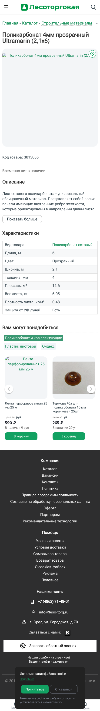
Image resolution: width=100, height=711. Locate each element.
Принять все (35, 689)
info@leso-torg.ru (53, 612)
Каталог (50, 469)
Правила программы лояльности (50, 495)
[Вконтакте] (67, 633)
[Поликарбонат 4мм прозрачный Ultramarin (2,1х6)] (50, 101)
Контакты (50, 482)
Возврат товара (50, 560)
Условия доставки (50, 547)
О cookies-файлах (50, 567)
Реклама (50, 573)
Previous (8, 389)
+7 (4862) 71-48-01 (54, 601)
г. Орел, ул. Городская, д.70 (54, 622)
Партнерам (50, 514)
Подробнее (27, 679)
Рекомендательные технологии (50, 521)
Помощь (50, 532)
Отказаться (63, 689)
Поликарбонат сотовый (72, 245)
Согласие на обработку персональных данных (50, 501)
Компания (50, 460)
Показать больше (22, 219)
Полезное (50, 580)
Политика (50, 488)
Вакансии (50, 475)
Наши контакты (50, 591)
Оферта (50, 508)
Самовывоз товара (50, 554)
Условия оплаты (50, 541)
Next (91, 389)
